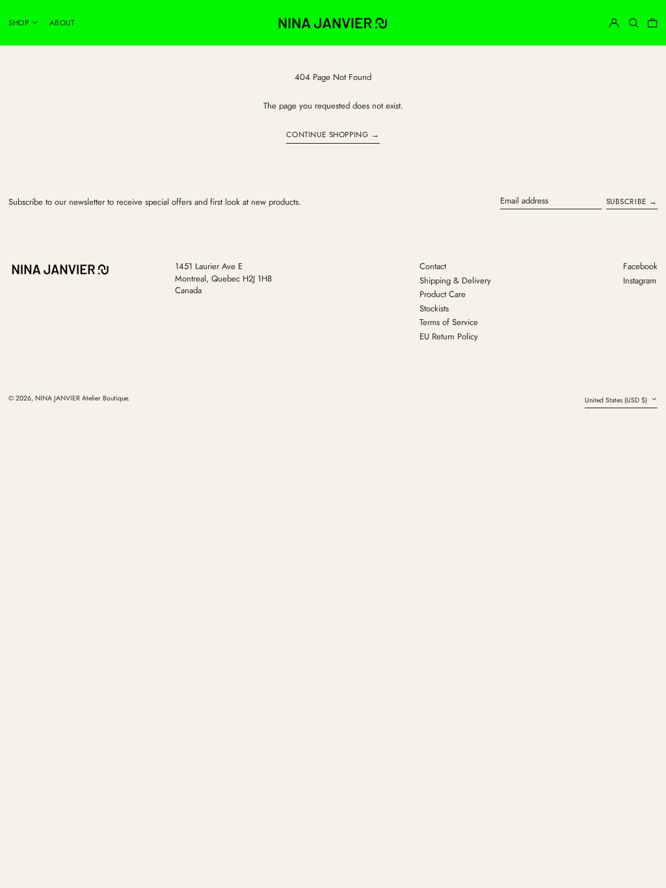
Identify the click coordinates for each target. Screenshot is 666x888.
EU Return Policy (449, 336)
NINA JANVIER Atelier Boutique (81, 398)
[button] (633, 22)
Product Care (443, 294)
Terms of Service (449, 322)
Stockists (434, 308)
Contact (433, 266)
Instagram (639, 281)
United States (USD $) (617, 400)
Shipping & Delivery (455, 280)
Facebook (640, 266)
